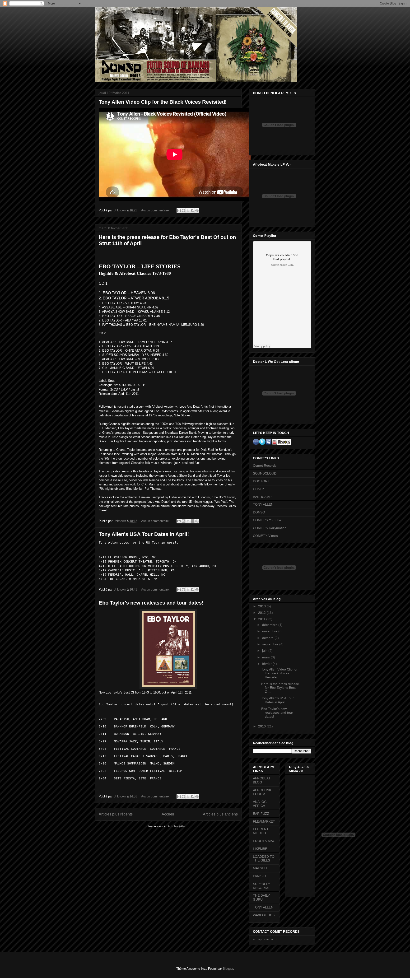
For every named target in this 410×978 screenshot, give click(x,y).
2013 (262, 606)
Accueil (168, 814)
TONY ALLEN (263, 504)
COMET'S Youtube (267, 520)
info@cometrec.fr (265, 939)
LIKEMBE (260, 849)
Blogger (228, 968)
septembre (270, 644)
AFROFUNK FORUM (262, 792)
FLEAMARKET (264, 821)
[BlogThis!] (183, 210)
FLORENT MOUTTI (261, 831)
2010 (262, 726)
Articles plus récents (116, 814)
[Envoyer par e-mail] (179, 210)
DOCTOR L (261, 481)
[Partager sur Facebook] (192, 210)
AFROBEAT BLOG (261, 780)
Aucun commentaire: (156, 210)
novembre (270, 631)
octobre (268, 638)
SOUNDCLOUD (264, 473)
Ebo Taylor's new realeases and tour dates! (151, 603)
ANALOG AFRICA (260, 804)
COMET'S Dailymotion (269, 528)
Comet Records (264, 465)
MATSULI (260, 868)
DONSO (259, 512)
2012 (262, 613)
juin (265, 650)
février (267, 664)
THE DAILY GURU (261, 897)
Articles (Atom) (178, 826)
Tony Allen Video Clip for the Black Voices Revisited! (163, 102)
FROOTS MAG (264, 841)
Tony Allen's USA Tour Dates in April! (144, 534)
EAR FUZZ (261, 813)
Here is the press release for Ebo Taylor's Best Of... (280, 688)
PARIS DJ (260, 876)
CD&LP (258, 489)
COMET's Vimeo (265, 536)
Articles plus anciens (220, 814)
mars (266, 657)
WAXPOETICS (264, 915)
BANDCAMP (262, 497)
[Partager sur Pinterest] (197, 210)
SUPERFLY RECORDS (261, 886)
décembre (270, 625)
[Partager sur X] (188, 210)
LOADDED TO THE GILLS (264, 858)
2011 (262, 619)
